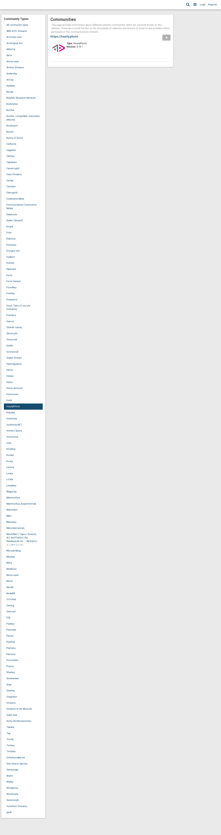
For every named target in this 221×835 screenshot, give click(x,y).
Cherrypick (11, 192)
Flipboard (11, 269)
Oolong (10, 605)
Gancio (10, 321)
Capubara (11, 162)
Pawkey (10, 623)
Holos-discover (14, 388)
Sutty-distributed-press (18, 721)
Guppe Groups (14, 357)
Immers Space (14, 430)
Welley (9, 781)
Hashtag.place (14, 364)
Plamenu (11, 648)
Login (203, 4)
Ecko (9, 232)
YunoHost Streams (16, 806)
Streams (11, 703)
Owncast (11, 611)
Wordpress (12, 788)
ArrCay (9, 79)
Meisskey (11, 522)
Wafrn (9, 776)
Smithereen (12, 678)
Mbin (8, 516)
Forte (9, 275)
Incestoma (12, 437)
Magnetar (11, 491)
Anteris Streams (15, 67)
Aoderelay (11, 73)
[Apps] (195, 4)
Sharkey (10, 672)
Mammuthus (13, 497)
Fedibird (10, 257)
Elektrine (11, 238)
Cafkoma (11, 144)
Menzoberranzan (15, 528)
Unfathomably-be (15, 757)
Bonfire (10, 110)
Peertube (11, 629)
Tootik (9, 739)
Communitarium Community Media (21, 206)
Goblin (9, 345)
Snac (9, 684)
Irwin (8, 443)
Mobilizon (11, 569)
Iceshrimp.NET (14, 424)
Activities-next (14, 37)
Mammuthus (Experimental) (21, 503)
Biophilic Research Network (21, 98)
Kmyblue (11, 449)
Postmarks (12, 660)
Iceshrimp (11, 418)
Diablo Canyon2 (14, 220)
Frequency (11, 299)
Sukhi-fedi (11, 715)
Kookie (10, 455)
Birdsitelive (12, 104)
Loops (9, 473)
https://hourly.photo (64, 36)
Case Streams (14, 174)
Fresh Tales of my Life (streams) (18, 307)
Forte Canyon (13, 281)
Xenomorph (12, 800)
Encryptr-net (13, 251)
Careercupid (12, 168)
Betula (9, 92)
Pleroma (10, 654)
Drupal (9, 226)
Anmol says (12, 61)
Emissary (11, 245)
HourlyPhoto (13, 406)
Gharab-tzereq (14, 327)
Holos (9, 382)
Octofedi (11, 599)
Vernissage (12, 769)
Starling (10, 690)
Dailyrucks (11, 214)
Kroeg (9, 461)
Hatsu (9, 370)
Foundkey (11, 287)
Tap (8, 733)
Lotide (9, 479)
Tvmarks (11, 751)
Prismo (10, 666)
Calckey (10, 156)
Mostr (9, 581)
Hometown (12, 394)
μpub (9, 812)
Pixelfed (10, 642)
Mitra (9, 563)
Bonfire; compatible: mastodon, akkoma (23, 118)
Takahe (10, 727)
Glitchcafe (11, 333)
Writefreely (12, 794)
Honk (9, 400)
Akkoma (10, 49)
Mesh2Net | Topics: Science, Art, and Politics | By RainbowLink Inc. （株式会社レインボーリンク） (22, 539)
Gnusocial (11, 339)
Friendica (11, 315)
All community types (17, 25)
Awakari (10, 85)
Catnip (9, 180)
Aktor (9, 55)
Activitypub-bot (14, 43)
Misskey (10, 557)
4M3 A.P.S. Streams (16, 31)
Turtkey (10, 745)
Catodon (11, 186)
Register (212, 4)
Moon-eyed (12, 575)
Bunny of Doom (14, 138)
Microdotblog (13, 550)
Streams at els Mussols (19, 709)
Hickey (9, 376)
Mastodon (11, 509)
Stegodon (11, 696)
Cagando (11, 150)
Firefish (10, 263)
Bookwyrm (12, 125)
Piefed (9, 636)
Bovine (10, 132)
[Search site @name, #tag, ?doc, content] (187, 4)
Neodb (9, 587)
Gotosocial (12, 351)
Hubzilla (10, 412)
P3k (8, 617)
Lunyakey (11, 485)
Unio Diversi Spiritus (17, 763)
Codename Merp (15, 198)
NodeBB (10, 593)
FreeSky (10, 293)
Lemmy (10, 467)
